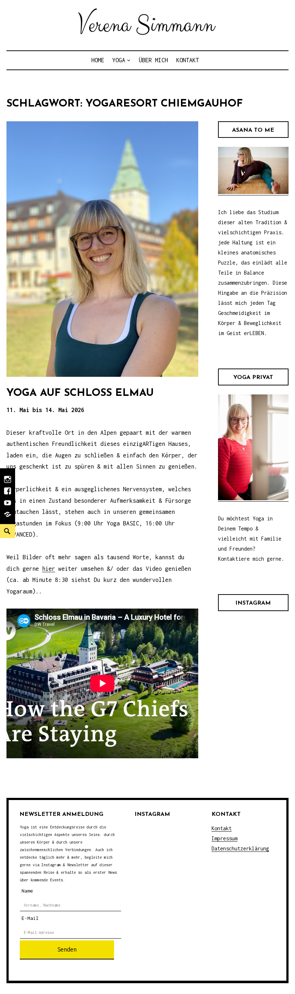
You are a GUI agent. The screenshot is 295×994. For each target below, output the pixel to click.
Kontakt (187, 60)
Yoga (118, 60)
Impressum (224, 838)
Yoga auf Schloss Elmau (80, 393)
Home (97, 60)
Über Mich (153, 60)
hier (48, 568)
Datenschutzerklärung (240, 848)
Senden (67, 949)
